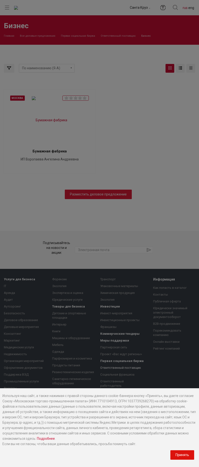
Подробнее (46, 439)
